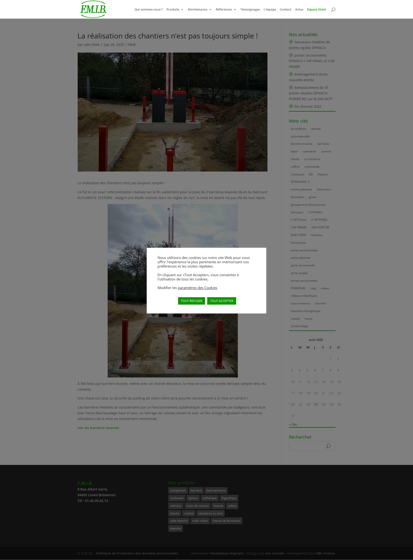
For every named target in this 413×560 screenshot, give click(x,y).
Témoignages (250, 9)
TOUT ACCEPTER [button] (221, 301)
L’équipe (270, 9)
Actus (299, 9)
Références (224, 9)
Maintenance (197, 9)
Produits (173, 9)
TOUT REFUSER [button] (191, 301)
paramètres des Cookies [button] (197, 287)
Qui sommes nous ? (149, 9)
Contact (285, 9)
